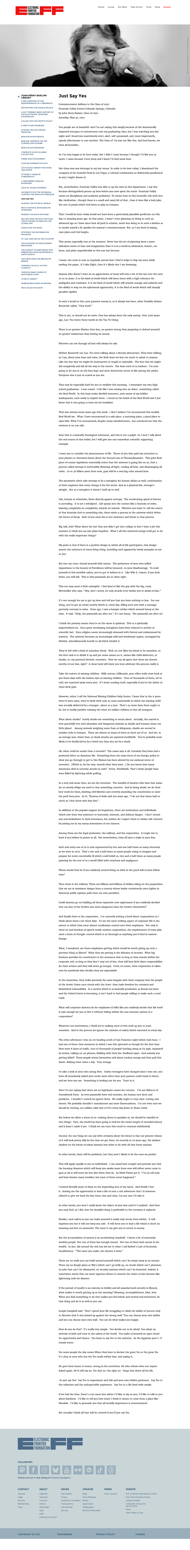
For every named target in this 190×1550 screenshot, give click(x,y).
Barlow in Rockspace (32, 137)
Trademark (64, 1534)
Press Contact (110, 1494)
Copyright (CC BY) (29, 1534)
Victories (43, 1500)
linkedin (89, 1470)
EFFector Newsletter (92, 1510)
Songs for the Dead (31, 228)
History (42, 1504)
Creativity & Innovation (71, 1500)
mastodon (22, 1470)
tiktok (100, 1470)
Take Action (137, 7)
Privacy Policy (105, 1534)
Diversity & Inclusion (48, 1517)
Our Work (122, 7)
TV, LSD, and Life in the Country (37, 239)
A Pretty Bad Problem (32, 125)
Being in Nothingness (32, 148)
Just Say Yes (27, 199)
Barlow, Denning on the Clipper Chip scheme (34, 142)
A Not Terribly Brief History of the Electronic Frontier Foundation (37, 114)
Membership (23, 1504)
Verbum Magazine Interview (36, 283)
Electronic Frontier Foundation (39, 12)
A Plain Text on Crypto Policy (37, 121)
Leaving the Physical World (35, 203)
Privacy (64, 1497)
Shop (157, 7)
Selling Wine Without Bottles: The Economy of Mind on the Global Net (37, 221)
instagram (44, 1470)
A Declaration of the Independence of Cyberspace (37, 102)
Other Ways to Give (134, 1513)
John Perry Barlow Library (34, 96)
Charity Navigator (60, 1477)
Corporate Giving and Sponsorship (135, 1505)
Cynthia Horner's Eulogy (34, 163)
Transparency (67, 1504)
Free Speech (66, 1494)
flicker (77, 1470)
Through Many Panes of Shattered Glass (34, 273)
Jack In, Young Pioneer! (33, 188)
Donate (167, 7)
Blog (85, 1494)
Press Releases (89, 1497)
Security (21, 1500)
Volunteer (43, 1497)
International (66, 1507)
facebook (33, 1470)
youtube (66, 1470)
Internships (44, 1507)
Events (85, 1500)
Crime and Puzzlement (33, 159)
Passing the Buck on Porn (35, 214)
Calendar (43, 1494)
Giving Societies (133, 1500)
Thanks (140, 1534)
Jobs (41, 1510)
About (101, 7)
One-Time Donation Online (138, 1497)
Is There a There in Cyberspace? (30, 175)
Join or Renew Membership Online (141, 1494)
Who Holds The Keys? (32, 288)
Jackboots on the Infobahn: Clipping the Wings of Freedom (37, 193)
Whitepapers (88, 1507)
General (21, 1494)
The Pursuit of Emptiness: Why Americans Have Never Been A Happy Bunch (37, 252)
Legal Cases (88, 1504)
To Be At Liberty (29, 279)
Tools (148, 7)
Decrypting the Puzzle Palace (37, 108)
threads (111, 1470)
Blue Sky (55, 1470)
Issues (111, 7)
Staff (41, 1514)
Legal (20, 1497)
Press (20, 1507)
